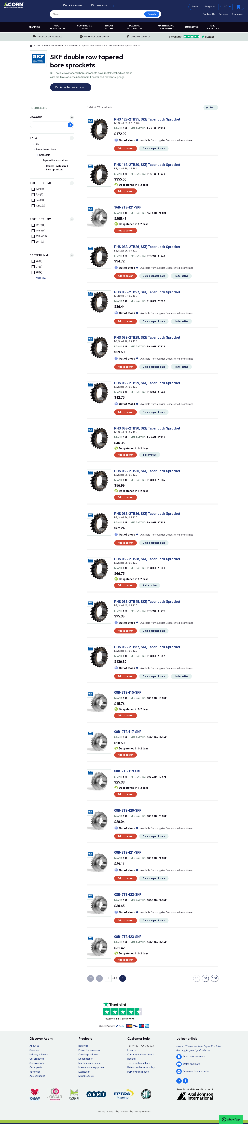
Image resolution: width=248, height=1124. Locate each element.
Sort (212, 107)
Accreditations (37, 1076)
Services (223, 14)
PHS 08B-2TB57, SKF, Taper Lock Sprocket (147, 647)
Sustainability (37, 1063)
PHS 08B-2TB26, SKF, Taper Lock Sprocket (147, 247)
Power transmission (56, 27)
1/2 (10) (40, 189)
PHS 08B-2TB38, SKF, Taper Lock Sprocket (147, 559)
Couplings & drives (84, 27)
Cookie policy (127, 1111)
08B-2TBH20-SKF (127, 810)
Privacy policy (113, 1111)
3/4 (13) (40, 200)
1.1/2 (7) (40, 205)
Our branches (37, 1058)
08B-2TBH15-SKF (127, 692)
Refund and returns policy (141, 1067)
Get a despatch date (154, 148)
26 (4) (39, 261)
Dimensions (99, 5)
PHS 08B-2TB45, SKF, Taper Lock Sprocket (147, 602)
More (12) (41, 277)
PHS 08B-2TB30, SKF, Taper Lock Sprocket (147, 428)
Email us (131, 1050)
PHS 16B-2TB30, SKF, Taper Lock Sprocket (147, 165)
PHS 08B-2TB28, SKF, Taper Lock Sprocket (147, 337)
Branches (237, 14)
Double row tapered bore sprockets (57, 168)
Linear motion (109, 27)
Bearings (34, 27)
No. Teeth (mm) (39, 255)
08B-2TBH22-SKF (127, 895)
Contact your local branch (140, 1054)
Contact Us (209, 14)
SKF (38, 45)
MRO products (213, 27)
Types (33, 138)
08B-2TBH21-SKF (127, 852)
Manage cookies (143, 1111)
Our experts (36, 1067)
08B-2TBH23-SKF (127, 937)
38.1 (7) (40, 241)
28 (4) (39, 272)
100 (214, 978)
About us (34, 1045)
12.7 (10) (40, 225)
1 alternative (181, 276)
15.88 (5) (40, 230)
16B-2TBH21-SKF (127, 207)
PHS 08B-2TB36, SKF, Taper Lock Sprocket (147, 514)
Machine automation (134, 27)
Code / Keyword (74, 5)
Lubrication (192, 27)
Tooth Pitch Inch (41, 183)
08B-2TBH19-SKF (127, 771)
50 (205, 978)
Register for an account (70, 87)
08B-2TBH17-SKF (127, 732)
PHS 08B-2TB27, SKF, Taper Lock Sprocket (147, 292)
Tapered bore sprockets (93, 45)
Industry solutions (39, 1054)
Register (210, 6)
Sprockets (72, 45)
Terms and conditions (138, 1063)
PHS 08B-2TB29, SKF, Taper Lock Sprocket (147, 383)
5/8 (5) (39, 194)
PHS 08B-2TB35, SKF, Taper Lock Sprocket (147, 471)
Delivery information (138, 1071)
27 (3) (39, 266)
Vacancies (35, 1071)
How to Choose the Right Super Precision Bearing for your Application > (198, 1048)
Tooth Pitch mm (40, 219)
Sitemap (101, 1111)
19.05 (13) (41, 236)
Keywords (36, 117)
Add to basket (125, 148)
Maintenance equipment (166, 27)
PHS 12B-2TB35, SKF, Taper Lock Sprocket (147, 119)
